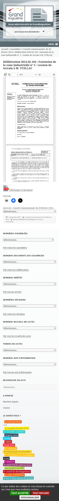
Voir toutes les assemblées (15, 247)
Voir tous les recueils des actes (17, 336)
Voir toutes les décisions (14, 314)
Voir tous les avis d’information (17, 372)
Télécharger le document (21, 190)
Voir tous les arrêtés (12, 292)
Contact (6, 407)
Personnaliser (30, 497)
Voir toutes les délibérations (16, 269)
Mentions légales (10, 401)
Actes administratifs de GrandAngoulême (29, 24)
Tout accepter (20, 493)
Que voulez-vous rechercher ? (27, 32)
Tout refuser (41, 493)
